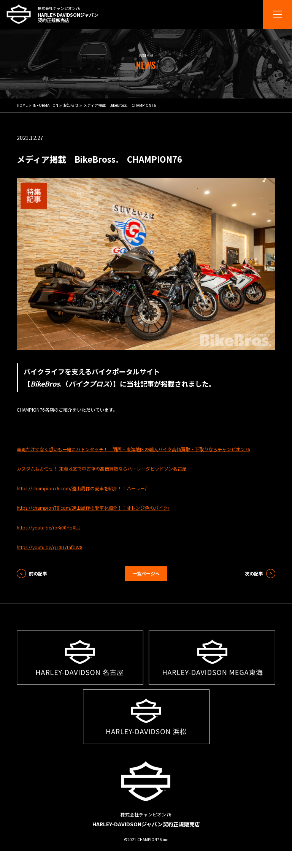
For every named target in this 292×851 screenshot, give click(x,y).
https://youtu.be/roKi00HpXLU (49, 527)
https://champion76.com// (82, 488)
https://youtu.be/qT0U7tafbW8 (50, 547)
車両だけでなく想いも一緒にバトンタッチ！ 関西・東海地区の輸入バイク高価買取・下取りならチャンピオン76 (133, 449)
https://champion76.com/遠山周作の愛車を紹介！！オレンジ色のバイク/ (93, 507)
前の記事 (38, 573)
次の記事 (254, 573)
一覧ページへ (146, 573)
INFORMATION (45, 105)
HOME (22, 105)
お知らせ (70, 105)
